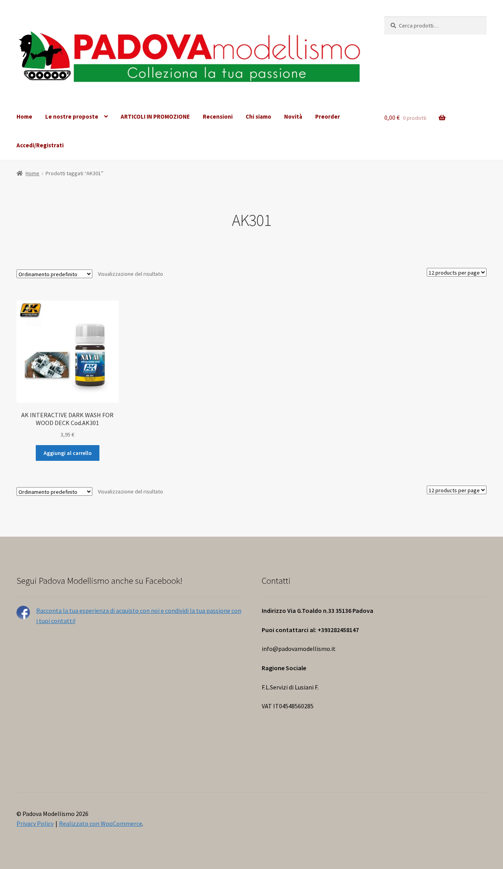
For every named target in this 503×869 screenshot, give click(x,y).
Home (24, 116)
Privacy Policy (35, 823)
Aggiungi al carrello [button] (68, 452)
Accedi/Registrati (40, 145)
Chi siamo (258, 116)
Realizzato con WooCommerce (100, 823)
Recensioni (218, 116)
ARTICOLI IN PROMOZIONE (155, 116)
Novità (293, 116)
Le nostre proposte (71, 116)
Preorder (327, 116)
